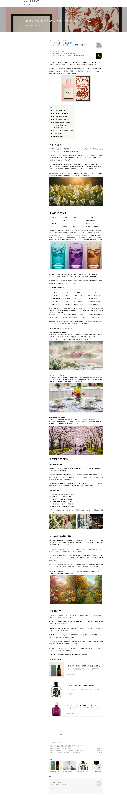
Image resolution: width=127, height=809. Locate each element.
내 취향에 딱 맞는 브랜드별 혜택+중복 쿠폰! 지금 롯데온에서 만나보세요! (68, 45)
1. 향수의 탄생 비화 (59, 110)
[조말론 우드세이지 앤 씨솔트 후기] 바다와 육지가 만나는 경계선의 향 (65, 747)
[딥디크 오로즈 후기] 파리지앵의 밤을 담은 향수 (60, 748)
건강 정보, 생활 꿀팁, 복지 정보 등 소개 (59, 784)
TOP (102, 808)
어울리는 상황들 (58, 127)
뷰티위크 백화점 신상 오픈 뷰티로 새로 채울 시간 (64, 53)
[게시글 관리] (55, 735)
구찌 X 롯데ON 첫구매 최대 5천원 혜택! (61, 43)
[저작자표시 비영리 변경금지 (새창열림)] (65, 734)
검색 (99, 3)
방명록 (31, 5)
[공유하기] (53, 735)
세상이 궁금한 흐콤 (56, 782)
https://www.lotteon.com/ (57, 40)
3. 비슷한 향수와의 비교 (60, 116)
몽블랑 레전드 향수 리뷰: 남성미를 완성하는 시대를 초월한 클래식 (64, 752)
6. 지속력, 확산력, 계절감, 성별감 (63, 130)
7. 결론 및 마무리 (58, 133)
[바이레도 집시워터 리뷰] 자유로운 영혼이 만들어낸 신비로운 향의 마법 (65, 750)
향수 (52, 742)
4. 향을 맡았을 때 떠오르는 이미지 (63, 119)
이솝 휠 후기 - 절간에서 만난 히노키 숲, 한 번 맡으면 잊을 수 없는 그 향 (65, 745)
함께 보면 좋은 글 (58, 136)
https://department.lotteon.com (58, 51)
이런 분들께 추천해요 (60, 125)
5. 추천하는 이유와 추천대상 (61, 122)
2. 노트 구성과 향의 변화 (60, 113)
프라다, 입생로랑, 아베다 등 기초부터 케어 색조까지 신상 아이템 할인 (67, 55)
